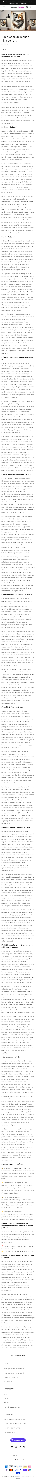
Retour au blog (19, 1355)
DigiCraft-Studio (10, 1476)
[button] (4, 7)
